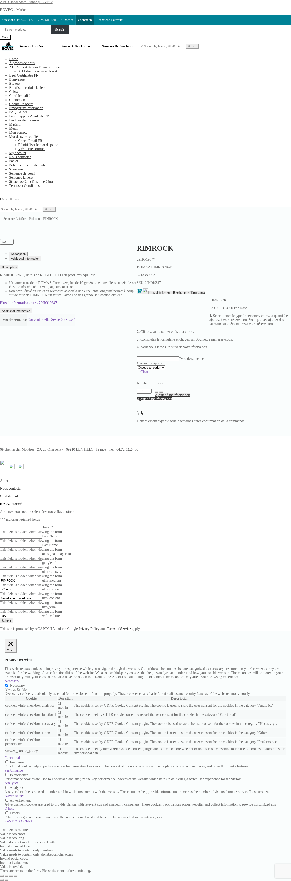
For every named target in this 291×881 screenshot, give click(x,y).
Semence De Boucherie (117, 46)
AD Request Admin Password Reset (35, 67)
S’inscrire (67, 20)
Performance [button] (14, 770)
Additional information (16, 311)
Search (59, 29)
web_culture (51, 616)
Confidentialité (19, 96)
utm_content (51, 598)
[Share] (6, 876)
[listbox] (158, 358)
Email (48, 527)
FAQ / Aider (18, 112)
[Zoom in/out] (15, 876)
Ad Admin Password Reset (37, 71)
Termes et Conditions (24, 186)
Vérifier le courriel (31, 149)
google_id (49, 563)
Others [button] (9, 808)
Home (13, 59)
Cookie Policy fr (21, 104)
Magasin (15, 124)
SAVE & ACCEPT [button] (19, 821)
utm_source (50, 589)
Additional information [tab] (25, 258)
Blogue (14, 83)
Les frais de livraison (24, 120)
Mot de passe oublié (23, 136)
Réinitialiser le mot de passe (38, 145)
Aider (4, 481)
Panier (13, 161)
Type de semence (191, 358)
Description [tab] (18, 254)
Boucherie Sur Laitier (75, 46)
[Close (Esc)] (2, 876)
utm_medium (51, 580)
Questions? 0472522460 (17, 20)
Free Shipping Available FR (29, 116)
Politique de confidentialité (28, 165)
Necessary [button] (12, 681)
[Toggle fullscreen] (11, 876)
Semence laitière (21, 177)
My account (17, 153)
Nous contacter (20, 157)
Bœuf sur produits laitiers (27, 87)
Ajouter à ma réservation (172, 395)
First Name (50, 536)
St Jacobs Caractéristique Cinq (31, 181)
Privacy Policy (89, 629)
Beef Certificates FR (23, 75)
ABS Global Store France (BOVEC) (26, 2)
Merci (13, 128)
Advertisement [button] (15, 796)
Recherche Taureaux (110, 20)
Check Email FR (30, 141)
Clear (144, 372)
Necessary (17, 685)
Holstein (34, 218)
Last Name (50, 545)
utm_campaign (52, 571)
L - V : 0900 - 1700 (47, 20)
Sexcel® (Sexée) (63, 319)
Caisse (13, 92)
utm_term (49, 607)
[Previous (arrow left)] (2, 880)
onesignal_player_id (56, 554)
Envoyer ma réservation (26, 108)
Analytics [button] (11, 783)
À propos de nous (22, 63)
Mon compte (18, 132)
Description (9, 267)
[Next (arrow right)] (6, 880)
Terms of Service (119, 629)
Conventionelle (38, 319)
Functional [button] (12, 758)
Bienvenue (17, 79)
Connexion (85, 20)
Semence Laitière (31, 46)
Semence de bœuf (22, 173)
